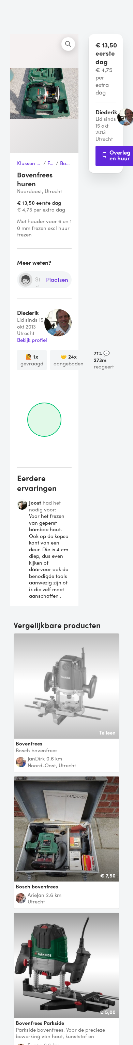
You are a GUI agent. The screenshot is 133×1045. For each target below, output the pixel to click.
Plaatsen (57, 280)
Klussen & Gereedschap (29, 163)
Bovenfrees (66, 163)
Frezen (50, 163)
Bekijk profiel (32, 340)
